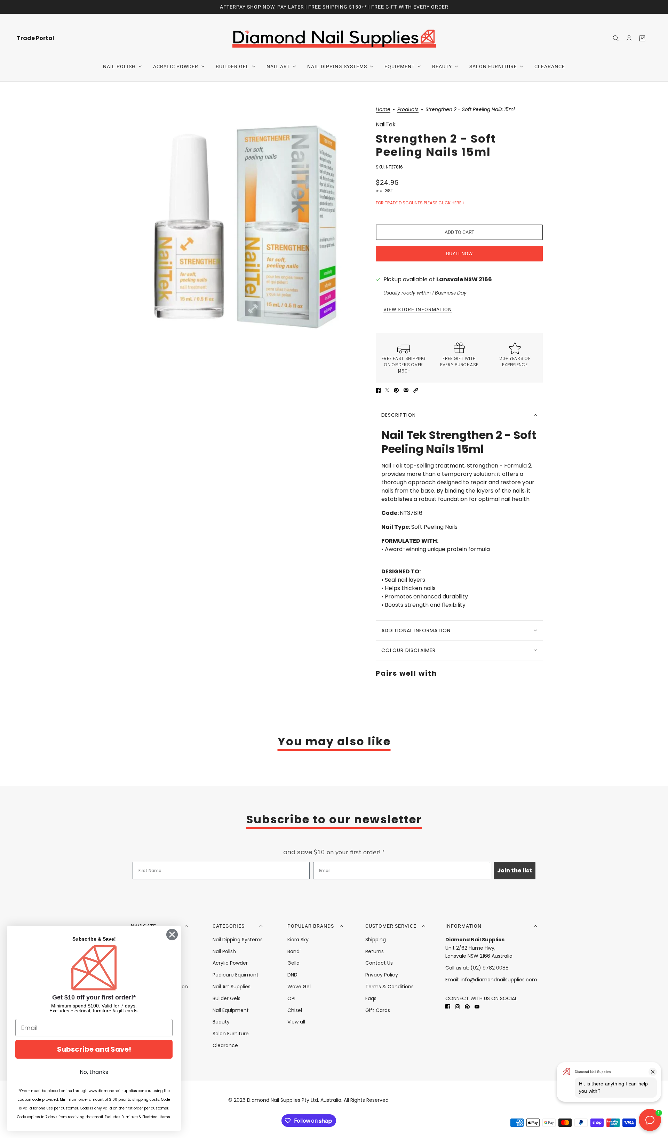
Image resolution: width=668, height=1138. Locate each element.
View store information (417, 309)
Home (383, 110)
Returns (374, 951)
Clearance (225, 1045)
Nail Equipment (231, 1010)
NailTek (386, 124)
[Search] (616, 38)
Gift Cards (377, 1010)
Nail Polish (224, 951)
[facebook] (448, 1006)
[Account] (629, 38)
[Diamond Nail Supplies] (334, 38)
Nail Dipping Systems (238, 939)
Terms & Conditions (389, 986)
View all (296, 1021)
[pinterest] (467, 1006)
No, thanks (94, 1072)
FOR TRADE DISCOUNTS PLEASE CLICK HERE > (420, 203)
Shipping (375, 939)
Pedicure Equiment (236, 974)
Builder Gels (226, 998)
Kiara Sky (298, 939)
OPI (291, 998)
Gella (293, 962)
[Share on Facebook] (378, 390)
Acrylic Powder (230, 962)
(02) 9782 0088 (489, 967)
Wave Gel (299, 986)
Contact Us (379, 962)
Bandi (294, 951)
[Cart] (642, 38)
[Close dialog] (172, 934)
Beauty (221, 1021)
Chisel (294, 1010)
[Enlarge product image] (245, 226)
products (408, 110)
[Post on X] (387, 390)
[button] (416, 390)
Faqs (370, 998)
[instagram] (457, 1006)
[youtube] (477, 1006)
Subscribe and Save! (94, 1049)
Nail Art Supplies (231, 986)
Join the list (514, 870)
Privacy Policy (381, 974)
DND (292, 974)
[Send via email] (406, 390)
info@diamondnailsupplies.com (499, 979)
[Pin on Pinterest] (396, 390)
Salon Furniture (231, 1033)
